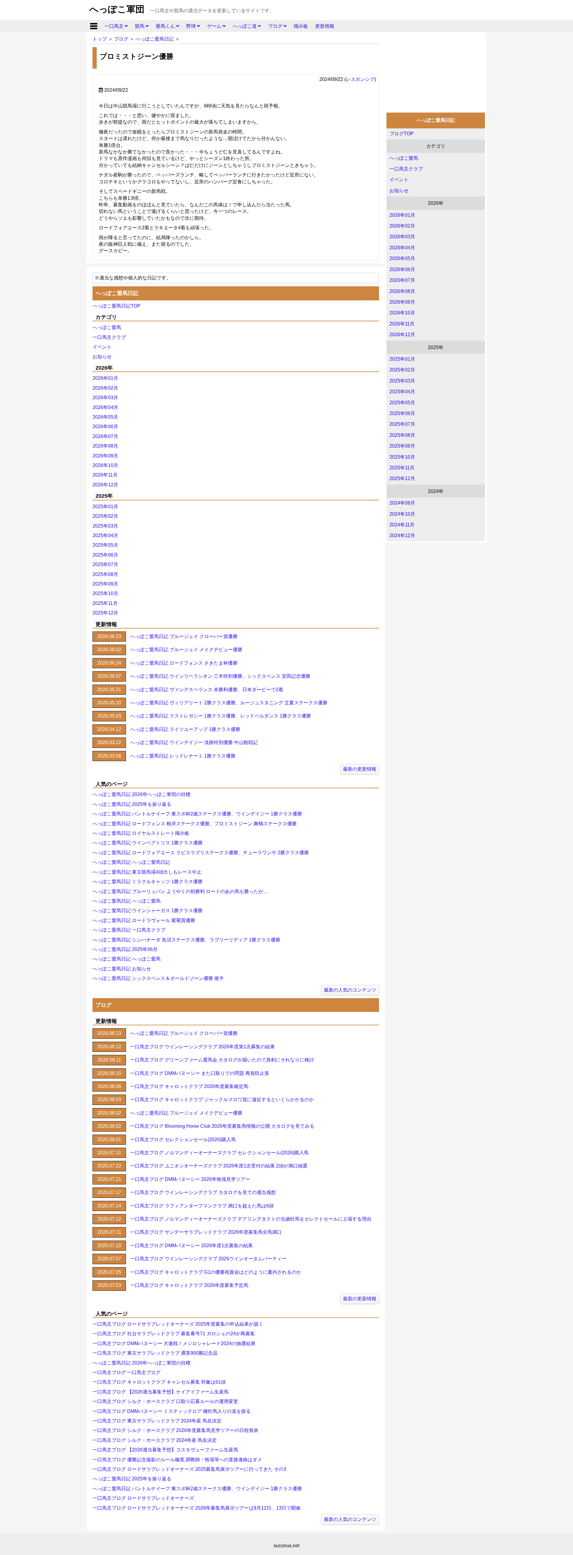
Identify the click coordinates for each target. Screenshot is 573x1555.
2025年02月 (402, 369)
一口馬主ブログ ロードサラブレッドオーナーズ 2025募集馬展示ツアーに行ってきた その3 (189, 1469)
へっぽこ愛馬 (403, 158)
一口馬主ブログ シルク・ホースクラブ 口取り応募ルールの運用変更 (165, 1401)
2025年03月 (402, 380)
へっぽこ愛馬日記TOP (117, 305)
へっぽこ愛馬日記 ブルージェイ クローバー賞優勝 (184, 636)
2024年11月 (402, 524)
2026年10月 (402, 312)
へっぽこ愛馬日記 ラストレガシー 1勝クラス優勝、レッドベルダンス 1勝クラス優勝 (220, 715)
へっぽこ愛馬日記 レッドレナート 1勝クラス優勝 (182, 755)
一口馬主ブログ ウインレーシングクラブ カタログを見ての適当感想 (203, 1192)
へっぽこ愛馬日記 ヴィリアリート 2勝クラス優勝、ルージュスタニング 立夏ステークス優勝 (228, 702)
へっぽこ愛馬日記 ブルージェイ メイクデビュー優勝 (186, 649)
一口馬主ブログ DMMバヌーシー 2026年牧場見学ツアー (190, 1179)
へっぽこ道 (245, 26)
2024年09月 (402, 502)
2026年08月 (402, 291)
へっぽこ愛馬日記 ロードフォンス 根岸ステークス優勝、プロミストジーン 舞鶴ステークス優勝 (195, 823)
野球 (191, 26)
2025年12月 (402, 478)
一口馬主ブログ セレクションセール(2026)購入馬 (183, 1139)
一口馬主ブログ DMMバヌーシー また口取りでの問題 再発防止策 (199, 1073)
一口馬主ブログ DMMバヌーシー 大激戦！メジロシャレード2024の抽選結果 (174, 1343)
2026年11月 (402, 323)
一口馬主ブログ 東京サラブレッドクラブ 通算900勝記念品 (155, 1353)
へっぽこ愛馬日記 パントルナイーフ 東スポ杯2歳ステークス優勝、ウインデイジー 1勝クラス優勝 (197, 813)
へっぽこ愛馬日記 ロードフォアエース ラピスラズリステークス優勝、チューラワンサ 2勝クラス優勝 (201, 852)
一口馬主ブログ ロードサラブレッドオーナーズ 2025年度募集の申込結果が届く (178, 1324)
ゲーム (215, 26)
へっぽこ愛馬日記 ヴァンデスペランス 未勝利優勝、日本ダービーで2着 (206, 689)
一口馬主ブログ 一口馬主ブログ (127, 1372)
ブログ (276, 26)
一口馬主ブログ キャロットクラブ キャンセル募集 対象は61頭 (159, 1382)
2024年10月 (402, 514)
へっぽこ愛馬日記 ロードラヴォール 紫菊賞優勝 (144, 920)
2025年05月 (402, 402)
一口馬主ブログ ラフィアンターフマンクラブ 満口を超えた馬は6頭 (202, 1205)
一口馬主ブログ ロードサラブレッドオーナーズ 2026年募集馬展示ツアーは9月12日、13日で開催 (197, 1508)
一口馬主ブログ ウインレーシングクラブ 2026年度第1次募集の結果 (202, 1046)
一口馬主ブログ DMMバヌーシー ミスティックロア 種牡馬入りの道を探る (172, 1411)
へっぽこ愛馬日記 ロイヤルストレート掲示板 (141, 833)
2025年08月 (402, 435)
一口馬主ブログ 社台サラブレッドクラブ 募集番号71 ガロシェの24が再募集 (174, 1333)
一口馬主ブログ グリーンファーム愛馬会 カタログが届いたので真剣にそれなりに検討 (222, 1059)
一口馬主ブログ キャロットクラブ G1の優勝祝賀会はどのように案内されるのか (215, 1272)
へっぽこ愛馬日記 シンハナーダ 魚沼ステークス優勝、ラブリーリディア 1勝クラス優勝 (186, 939)
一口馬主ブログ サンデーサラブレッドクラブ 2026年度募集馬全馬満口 (206, 1232)
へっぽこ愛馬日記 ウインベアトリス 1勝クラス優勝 (148, 842)
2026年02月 (402, 225)
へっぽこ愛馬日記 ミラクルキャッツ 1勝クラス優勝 (148, 881)
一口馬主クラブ (406, 168)
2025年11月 (402, 467)
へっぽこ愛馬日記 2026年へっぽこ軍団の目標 (141, 794)
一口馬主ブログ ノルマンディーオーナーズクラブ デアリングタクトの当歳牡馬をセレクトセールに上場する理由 (250, 1218)
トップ (100, 39)
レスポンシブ (360, 79)
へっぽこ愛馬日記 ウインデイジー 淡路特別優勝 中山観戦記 (194, 742)
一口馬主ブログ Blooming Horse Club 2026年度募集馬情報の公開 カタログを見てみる (222, 1126)
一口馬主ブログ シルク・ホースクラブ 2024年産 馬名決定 (155, 1440)
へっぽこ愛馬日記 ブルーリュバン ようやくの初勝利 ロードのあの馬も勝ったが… (180, 891)
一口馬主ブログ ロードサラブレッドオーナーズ (143, 1498)
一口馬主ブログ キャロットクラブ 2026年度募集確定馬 (189, 1086)
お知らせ (399, 190)
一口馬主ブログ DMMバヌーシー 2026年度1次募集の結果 (191, 1245)
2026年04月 (402, 247)
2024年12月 (402, 535)
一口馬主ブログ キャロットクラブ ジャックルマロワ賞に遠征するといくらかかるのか (222, 1099)
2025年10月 (402, 457)
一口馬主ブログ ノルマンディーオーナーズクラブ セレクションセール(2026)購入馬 (219, 1152)
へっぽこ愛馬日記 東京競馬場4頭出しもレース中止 (147, 872)
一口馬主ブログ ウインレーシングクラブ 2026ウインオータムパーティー (208, 1258)
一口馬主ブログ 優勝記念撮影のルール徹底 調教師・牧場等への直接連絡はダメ (177, 1459)
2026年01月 (402, 215)
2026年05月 (402, 258)
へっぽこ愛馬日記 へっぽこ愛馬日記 (131, 862)
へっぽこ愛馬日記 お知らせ (122, 968)
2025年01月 (402, 359)
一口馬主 (114, 26)
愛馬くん (166, 26)
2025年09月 (402, 445)
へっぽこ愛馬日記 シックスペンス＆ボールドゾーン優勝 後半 (158, 978)
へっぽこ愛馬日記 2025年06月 (125, 949)
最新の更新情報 (359, 769)
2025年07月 (402, 424)
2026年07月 (402, 280)
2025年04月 (402, 391)
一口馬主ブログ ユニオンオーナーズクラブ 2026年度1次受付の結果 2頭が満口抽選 (218, 1165)
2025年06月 (402, 413)
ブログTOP (401, 133)
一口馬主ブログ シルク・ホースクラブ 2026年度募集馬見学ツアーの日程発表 (175, 1430)
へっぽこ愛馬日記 (154, 39)
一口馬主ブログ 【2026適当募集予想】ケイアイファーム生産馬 (161, 1391)
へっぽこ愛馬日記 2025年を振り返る (132, 804)
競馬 (140, 26)
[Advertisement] (435, 70)
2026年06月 (402, 269)
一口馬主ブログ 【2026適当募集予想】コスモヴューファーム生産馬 (165, 1449)
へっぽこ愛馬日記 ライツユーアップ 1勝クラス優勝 (185, 729)
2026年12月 (402, 334)
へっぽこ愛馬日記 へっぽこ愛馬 (127, 901)
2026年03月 (402, 236)
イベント (399, 179)
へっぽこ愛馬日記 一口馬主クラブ (129, 929)
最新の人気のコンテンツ (350, 989)
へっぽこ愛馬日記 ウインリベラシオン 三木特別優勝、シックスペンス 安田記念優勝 (220, 676)
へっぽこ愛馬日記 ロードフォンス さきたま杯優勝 (184, 663)
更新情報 (324, 26)
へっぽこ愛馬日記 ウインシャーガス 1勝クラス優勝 (148, 910)
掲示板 (301, 26)
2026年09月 (402, 302)
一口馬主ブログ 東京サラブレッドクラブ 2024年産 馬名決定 (157, 1420)
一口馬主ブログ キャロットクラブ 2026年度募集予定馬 (189, 1285)
